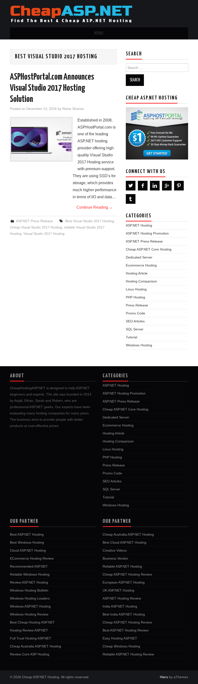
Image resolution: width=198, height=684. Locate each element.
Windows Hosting (139, 345)
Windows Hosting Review (29, 614)
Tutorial (131, 337)
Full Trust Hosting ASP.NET (30, 638)
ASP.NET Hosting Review (122, 598)
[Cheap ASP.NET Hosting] (71, 13)
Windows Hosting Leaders (30, 598)
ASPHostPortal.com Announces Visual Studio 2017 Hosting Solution (52, 88)
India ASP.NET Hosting (120, 606)
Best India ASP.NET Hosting (124, 614)
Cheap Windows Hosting (121, 646)
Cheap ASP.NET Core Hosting (148, 249)
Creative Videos (115, 550)
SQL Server (134, 329)
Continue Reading (95, 207)
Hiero (164, 677)
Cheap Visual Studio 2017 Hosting (36, 227)
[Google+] (167, 185)
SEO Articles (135, 321)
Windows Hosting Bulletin (29, 590)
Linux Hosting (136, 289)
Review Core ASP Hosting (29, 654)
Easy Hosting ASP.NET (120, 638)
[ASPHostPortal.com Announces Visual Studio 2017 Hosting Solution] (41, 139)
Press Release (137, 305)
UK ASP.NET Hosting (118, 590)
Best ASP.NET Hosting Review (125, 630)
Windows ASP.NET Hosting (30, 606)
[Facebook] (143, 185)
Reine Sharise (73, 109)
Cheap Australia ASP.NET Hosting (35, 646)
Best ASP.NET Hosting (27, 534)
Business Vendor (115, 558)
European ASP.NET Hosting (124, 582)
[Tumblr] (130, 199)
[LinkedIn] (155, 185)
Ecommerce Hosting (141, 265)
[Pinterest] (179, 185)
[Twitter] (130, 185)
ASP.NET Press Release (34, 221)
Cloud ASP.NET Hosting (28, 550)
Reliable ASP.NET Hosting (122, 566)
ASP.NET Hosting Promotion (147, 233)
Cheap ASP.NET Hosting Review (127, 574)
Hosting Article (137, 273)
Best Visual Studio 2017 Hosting (89, 221)
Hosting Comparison (141, 281)
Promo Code (135, 313)
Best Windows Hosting (27, 542)
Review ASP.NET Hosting (29, 582)
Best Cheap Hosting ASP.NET (32, 622)
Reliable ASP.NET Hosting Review (128, 654)
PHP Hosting (135, 297)
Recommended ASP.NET (29, 566)
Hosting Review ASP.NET (29, 630)
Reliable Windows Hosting (30, 574)
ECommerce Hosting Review (32, 558)
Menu (99, 33)
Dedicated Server (139, 257)
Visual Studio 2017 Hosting (43, 234)
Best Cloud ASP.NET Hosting (124, 542)
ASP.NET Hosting (139, 225)
